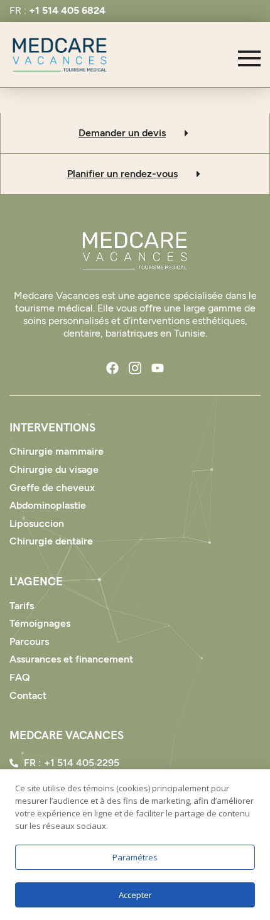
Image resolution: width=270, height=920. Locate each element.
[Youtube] (157, 368)
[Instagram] (135, 368)
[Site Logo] (135, 250)
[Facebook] (112, 368)
